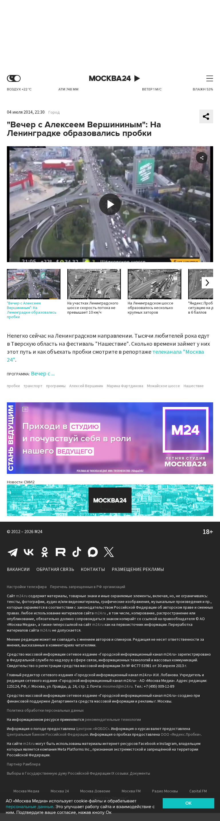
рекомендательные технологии (113, 720)
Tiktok (76, 552)
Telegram (12, 552)
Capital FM (198, 791)
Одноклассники (44, 552)
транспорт (32, 386)
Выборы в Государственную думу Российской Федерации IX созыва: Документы (78, 773)
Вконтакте (28, 552)
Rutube (60, 552)
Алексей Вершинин (86, 386)
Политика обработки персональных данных (45, 710)
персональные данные (29, 807)
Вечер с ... (43, 374)
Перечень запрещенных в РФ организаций (87, 587)
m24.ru (22, 596)
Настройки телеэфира (27, 587)
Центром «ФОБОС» (92, 729)
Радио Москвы (165, 791)
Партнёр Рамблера (23, 764)
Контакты (93, 569)
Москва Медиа (26, 791)
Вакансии (18, 569)
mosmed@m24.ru (118, 686)
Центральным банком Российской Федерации (47, 734)
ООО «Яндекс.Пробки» (181, 734)
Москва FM (131, 791)
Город (54, 112)
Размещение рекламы (138, 569)
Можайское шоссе (163, 386)
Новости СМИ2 (21, 482)
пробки (13, 386)
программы (56, 386)
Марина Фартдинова (125, 386)
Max (93, 552)
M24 (38, 532)
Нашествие (194, 386)
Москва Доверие (95, 791)
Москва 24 (110, 78)
